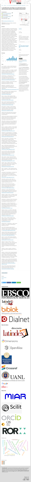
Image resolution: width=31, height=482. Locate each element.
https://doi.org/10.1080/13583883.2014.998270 (8, 187)
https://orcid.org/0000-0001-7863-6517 (7, 16)
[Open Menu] (1, 1)
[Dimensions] (10, 342)
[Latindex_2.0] (7, 305)
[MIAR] (15, 401)
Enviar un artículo (4, 272)
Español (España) (4, 277)
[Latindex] (15, 338)
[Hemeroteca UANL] (13, 381)
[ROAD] (5, 387)
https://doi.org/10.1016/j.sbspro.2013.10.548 (8, 166)
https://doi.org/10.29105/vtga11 (6, 221)
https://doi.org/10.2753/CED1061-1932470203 (8, 268)
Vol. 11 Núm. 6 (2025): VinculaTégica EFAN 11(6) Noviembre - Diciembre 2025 (16, 5)
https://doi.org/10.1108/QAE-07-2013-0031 (7, 110)
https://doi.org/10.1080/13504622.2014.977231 (8, 177)
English (3, 278)
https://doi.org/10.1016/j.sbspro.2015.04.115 (8, 136)
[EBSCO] (15, 298)
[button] (4, 282)
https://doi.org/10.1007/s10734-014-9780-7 (7, 104)
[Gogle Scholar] (5, 384)
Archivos (5, 5)
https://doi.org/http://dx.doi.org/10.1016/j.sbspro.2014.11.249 (10, 89)
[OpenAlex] (14, 351)
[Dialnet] (15, 321)
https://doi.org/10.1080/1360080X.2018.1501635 (8, 149)
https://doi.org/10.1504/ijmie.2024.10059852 (8, 215)
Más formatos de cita (22, 41)
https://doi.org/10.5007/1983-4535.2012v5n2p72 (8, 79)
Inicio (2, 5)
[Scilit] (12, 413)
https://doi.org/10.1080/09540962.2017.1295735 (8, 160)
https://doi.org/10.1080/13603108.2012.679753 (9, 230)
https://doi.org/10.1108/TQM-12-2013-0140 (7, 192)
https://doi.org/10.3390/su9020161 (6, 94)
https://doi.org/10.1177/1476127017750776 (7, 239)
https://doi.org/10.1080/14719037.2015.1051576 (8, 130)
